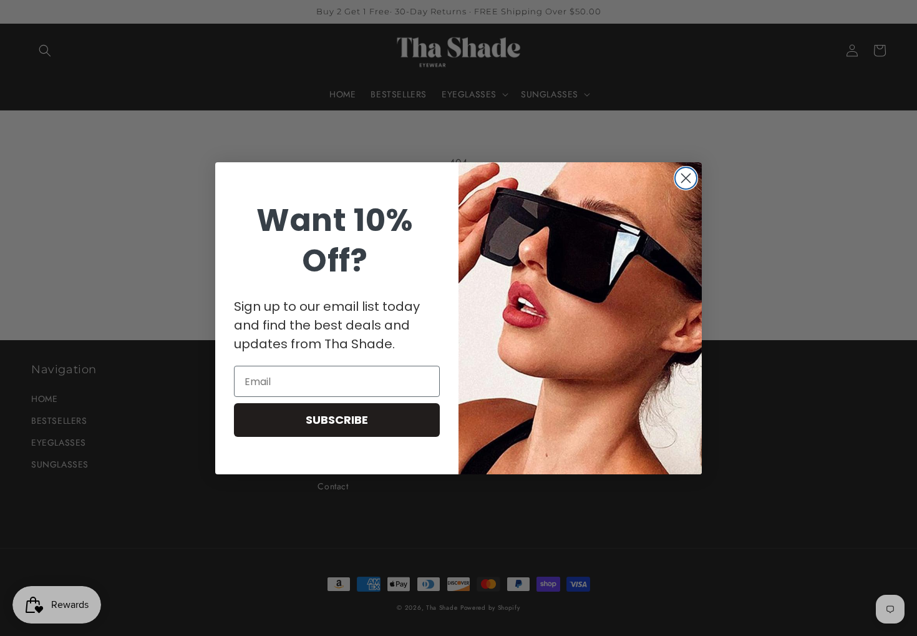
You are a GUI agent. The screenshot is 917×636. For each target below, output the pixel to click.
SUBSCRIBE (337, 420)
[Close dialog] (686, 178)
